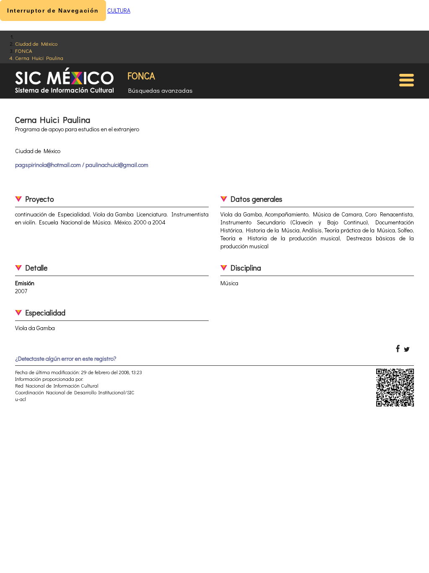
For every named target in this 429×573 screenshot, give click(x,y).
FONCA (23, 50)
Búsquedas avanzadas (160, 90)
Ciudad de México (36, 43)
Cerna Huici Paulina (39, 57)
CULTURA (118, 10)
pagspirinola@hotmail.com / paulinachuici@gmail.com (81, 165)
